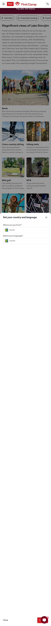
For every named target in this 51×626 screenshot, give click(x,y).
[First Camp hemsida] (25, 4)
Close (5, 620)
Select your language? (13, 236)
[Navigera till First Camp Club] (3, 4)
